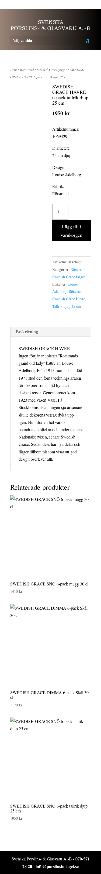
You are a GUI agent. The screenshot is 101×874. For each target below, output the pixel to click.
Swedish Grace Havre (68, 298)
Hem (13, 69)
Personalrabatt (53, 3)
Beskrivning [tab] (27, 331)
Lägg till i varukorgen (71, 230)
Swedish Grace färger (52, 69)
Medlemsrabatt (80, 3)
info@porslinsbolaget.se (57, 866)
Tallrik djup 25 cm (66, 306)
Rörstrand (27, 69)
